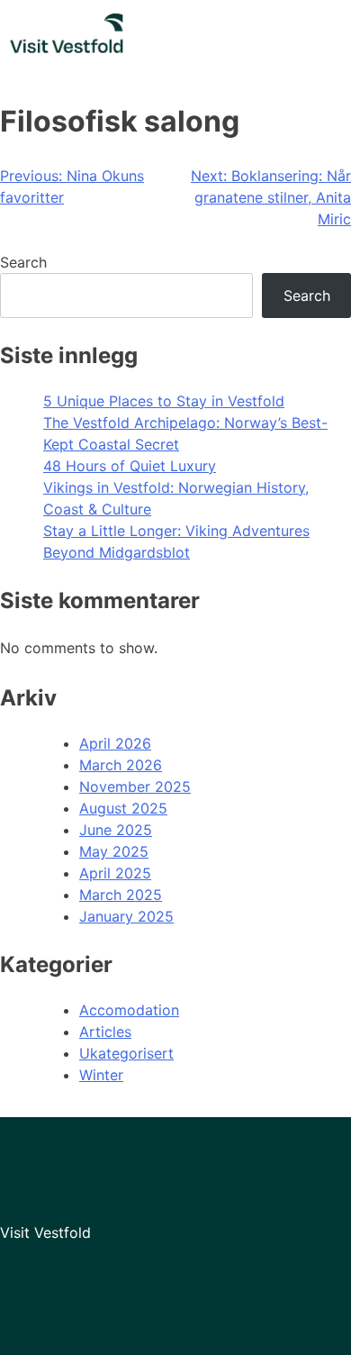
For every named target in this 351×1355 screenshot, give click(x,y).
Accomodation (129, 1010)
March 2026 (120, 765)
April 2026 (115, 743)
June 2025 (115, 830)
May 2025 (113, 851)
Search (23, 262)
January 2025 (126, 916)
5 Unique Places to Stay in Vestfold (163, 401)
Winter (101, 1075)
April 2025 (115, 873)
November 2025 (135, 787)
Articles (105, 1032)
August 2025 (123, 808)
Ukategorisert (126, 1053)
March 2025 (120, 895)
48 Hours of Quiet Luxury (129, 466)
